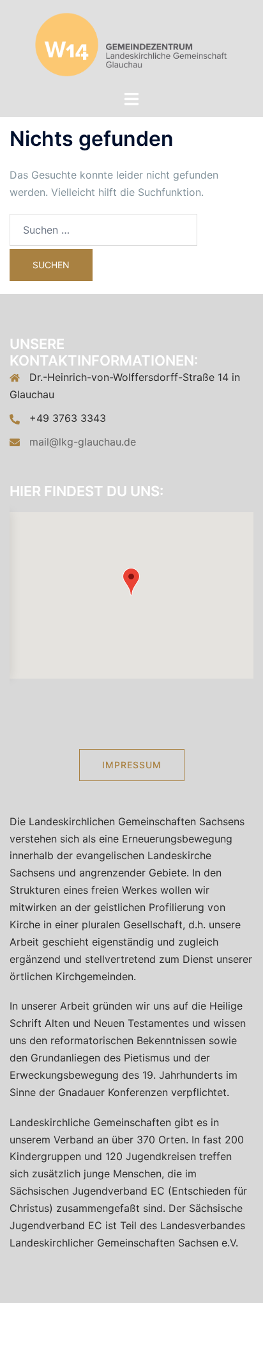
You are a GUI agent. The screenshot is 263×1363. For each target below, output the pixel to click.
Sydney (184, 1341)
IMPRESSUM (132, 764)
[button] (131, 582)
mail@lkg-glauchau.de (82, 441)
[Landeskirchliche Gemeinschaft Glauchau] (132, 43)
